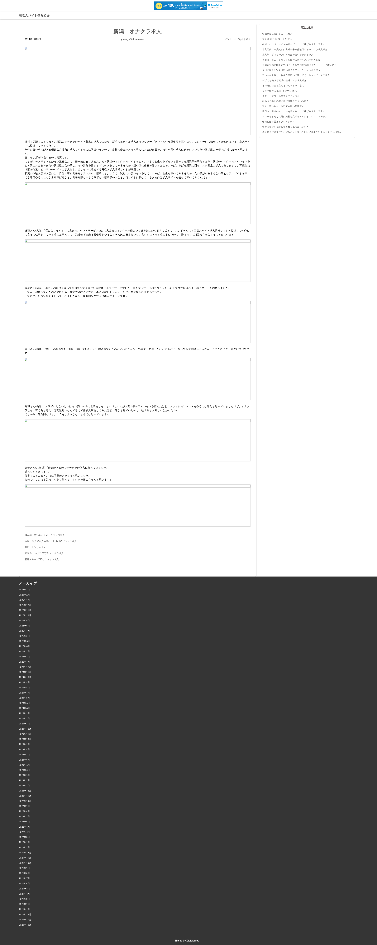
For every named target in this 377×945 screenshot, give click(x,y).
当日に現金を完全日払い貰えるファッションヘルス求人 (291, 70)
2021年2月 (24, 904)
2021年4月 (24, 894)
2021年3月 (24, 899)
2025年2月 (24, 656)
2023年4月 (24, 770)
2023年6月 (24, 759)
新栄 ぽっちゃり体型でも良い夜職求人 (283, 106)
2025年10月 (25, 615)
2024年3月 (24, 713)
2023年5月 (24, 765)
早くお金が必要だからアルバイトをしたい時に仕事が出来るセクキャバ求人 (301, 132)
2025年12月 (25, 605)
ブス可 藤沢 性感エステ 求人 (277, 39)
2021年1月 (24, 909)
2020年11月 (25, 919)
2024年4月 (24, 708)
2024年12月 (25, 667)
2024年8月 (24, 687)
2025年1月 (24, 661)
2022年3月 (24, 837)
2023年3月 (24, 775)
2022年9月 (24, 806)
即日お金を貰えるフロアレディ (278, 121)
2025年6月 (24, 636)
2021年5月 (24, 888)
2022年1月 (24, 847)
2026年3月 (24, 589)
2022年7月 (24, 816)
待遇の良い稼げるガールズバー (278, 34)
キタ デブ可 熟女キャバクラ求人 (281, 96)
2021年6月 (24, 883)
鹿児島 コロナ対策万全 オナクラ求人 (44, 553)
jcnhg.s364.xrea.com (133, 39)
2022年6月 (24, 821)
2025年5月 (24, 641)
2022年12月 (25, 790)
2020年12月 (25, 914)
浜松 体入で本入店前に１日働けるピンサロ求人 (51, 541)
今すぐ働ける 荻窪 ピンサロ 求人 (279, 90)
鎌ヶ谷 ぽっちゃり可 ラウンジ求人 (45, 535)
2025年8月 (24, 625)
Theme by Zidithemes (187, 940)
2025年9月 (24, 620)
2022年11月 (25, 796)
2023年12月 (25, 729)
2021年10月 (25, 863)
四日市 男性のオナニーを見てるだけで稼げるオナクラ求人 (293, 111)
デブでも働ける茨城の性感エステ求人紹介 (284, 80)
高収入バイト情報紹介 (34, 15)
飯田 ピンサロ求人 (35, 547)
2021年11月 (25, 857)
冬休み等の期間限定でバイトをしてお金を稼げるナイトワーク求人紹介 (299, 65)
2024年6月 (24, 698)
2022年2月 (24, 842)
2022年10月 (25, 801)
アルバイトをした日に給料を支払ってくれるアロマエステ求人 (294, 116)
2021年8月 (24, 873)
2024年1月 (24, 723)
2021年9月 (24, 868)
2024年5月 (24, 703)
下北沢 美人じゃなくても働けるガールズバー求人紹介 (291, 59)
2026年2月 (24, 594)
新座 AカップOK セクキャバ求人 (42, 559)
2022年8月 (24, 811)
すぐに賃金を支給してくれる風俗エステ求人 (285, 127)
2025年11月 (25, 610)
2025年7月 (24, 631)
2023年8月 (24, 749)
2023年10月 (25, 739)
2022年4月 (24, 832)
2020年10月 (25, 924)
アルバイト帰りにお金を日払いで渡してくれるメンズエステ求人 (296, 75)
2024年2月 (24, 718)
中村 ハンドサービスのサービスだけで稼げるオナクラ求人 (293, 44)
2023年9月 (24, 744)
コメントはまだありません (236, 39)
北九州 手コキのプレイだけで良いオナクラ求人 (288, 54)
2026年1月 (24, 600)
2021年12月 (25, 852)
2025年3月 (24, 651)
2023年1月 (24, 785)
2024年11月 (25, 672)
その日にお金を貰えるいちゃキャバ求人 (283, 85)
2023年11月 (25, 734)
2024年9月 (24, 682)
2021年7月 (24, 878)
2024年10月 (25, 677)
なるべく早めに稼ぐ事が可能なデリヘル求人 (285, 101)
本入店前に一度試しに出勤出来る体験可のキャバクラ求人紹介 (294, 49)
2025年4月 (24, 646)
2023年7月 (24, 754)
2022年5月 (24, 827)
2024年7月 (24, 692)
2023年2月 (24, 780)
